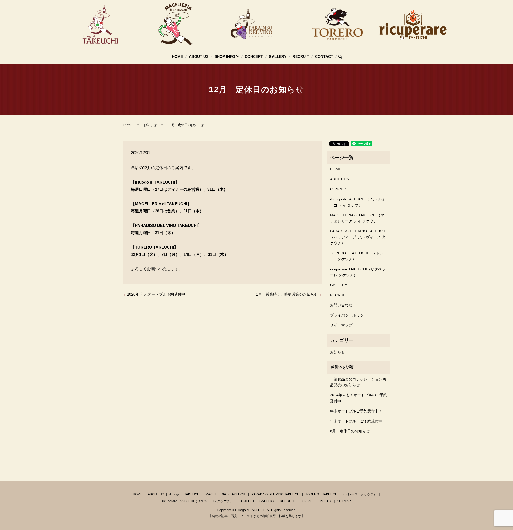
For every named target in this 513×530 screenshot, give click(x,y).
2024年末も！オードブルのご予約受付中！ (358, 398)
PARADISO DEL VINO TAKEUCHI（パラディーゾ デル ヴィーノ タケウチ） (358, 237)
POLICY (326, 501)
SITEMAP (344, 501)
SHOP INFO (225, 56)
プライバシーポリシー (348, 315)
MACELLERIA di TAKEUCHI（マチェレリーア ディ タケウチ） (357, 218)
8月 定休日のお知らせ (350, 431)
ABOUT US (198, 56)
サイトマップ (341, 325)
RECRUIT (301, 56)
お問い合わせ (341, 305)
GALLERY (277, 56)
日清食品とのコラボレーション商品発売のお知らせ (358, 382)
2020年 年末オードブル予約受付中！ (158, 294)
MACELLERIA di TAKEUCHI (225, 494)
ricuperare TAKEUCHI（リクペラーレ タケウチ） (358, 272)
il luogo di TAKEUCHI (184, 494)
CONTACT (324, 56)
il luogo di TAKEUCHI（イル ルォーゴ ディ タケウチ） (357, 202)
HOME (177, 56)
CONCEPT (254, 56)
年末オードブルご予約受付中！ (356, 411)
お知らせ (150, 125)
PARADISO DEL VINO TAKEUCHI (275, 494)
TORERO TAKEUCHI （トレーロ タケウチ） (358, 256)
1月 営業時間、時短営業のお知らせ (287, 294)
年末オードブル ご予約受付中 (356, 421)
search (340, 56)
